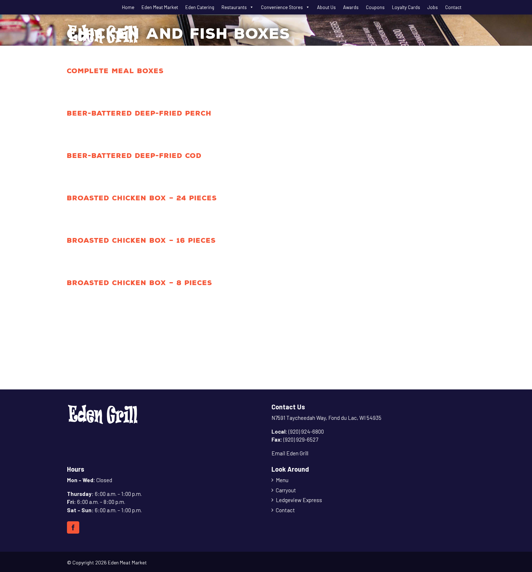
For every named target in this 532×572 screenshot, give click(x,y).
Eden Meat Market (160, 7)
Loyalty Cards (406, 7)
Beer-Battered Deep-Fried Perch (139, 113)
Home (128, 7)
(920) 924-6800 (306, 431)
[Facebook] (73, 527)
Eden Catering (199, 7)
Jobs (432, 7)
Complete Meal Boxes (115, 70)
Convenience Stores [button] (282, 7)
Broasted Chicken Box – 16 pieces (141, 240)
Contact (453, 7)
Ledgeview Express (299, 500)
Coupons (375, 7)
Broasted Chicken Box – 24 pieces (142, 198)
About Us (326, 7)
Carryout (286, 490)
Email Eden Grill (289, 453)
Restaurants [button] (234, 7)
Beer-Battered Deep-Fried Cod (134, 155)
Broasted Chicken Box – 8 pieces (139, 282)
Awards (351, 7)
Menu (282, 480)
